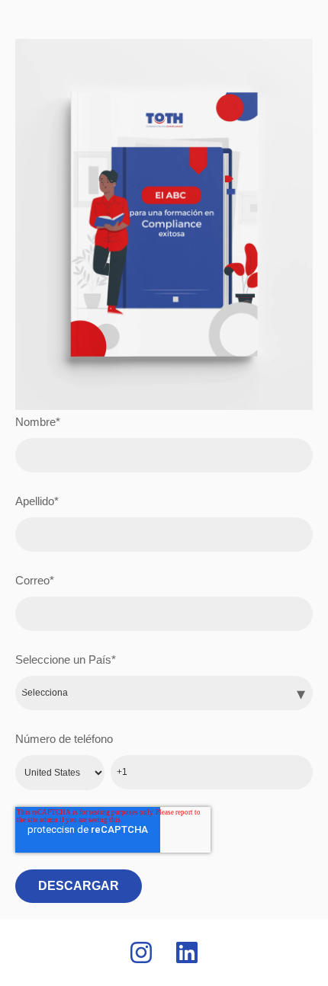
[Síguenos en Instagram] (141, 952)
